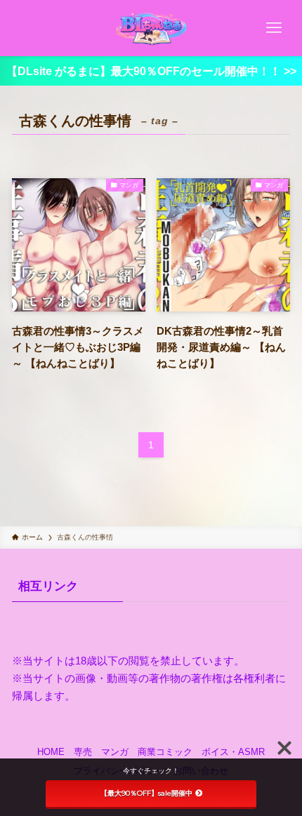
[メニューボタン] (274, 28)
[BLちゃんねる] (150, 28)
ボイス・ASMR (233, 752)
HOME (51, 752)
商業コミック (165, 752)
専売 (83, 752)
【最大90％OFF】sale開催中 (146, 793)
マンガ (115, 752)
